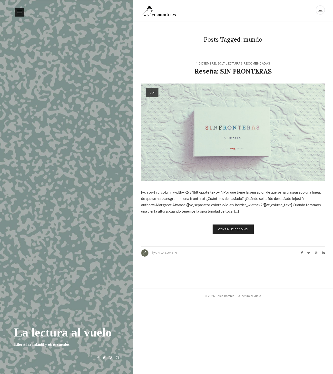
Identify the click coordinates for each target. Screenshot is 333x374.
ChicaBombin (166, 252)
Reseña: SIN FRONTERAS (233, 71)
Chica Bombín (224, 296)
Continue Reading (233, 229)
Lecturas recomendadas (248, 63)
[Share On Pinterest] (316, 253)
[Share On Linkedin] (323, 253)
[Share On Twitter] (308, 253)
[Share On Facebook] (301, 253)
